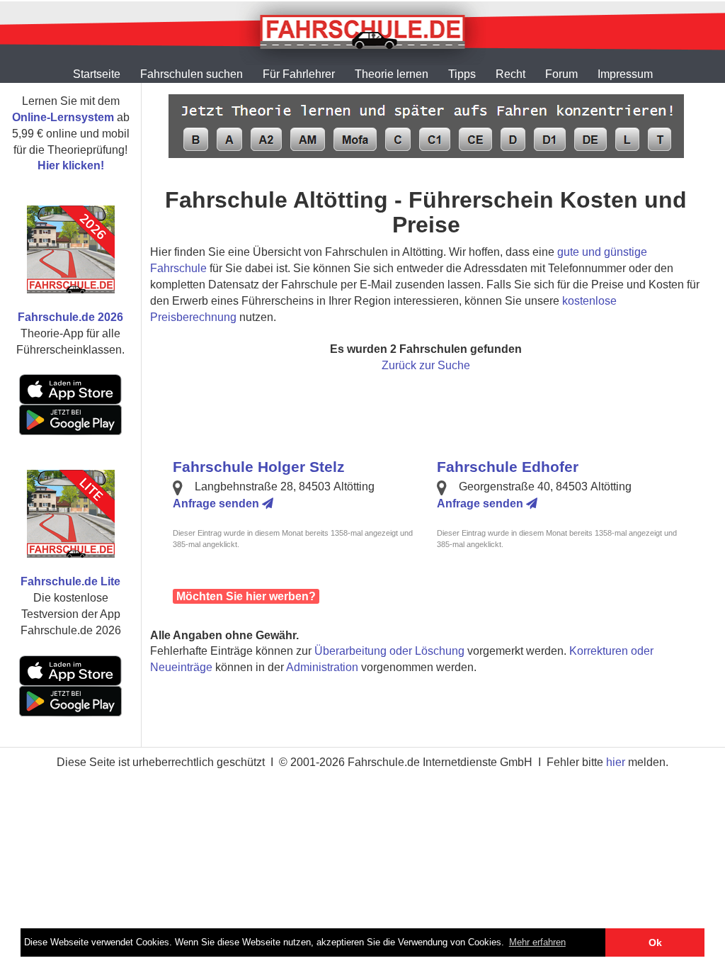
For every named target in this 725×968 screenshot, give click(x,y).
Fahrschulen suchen (191, 74)
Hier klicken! (71, 165)
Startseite (96, 74)
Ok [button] (655, 942)
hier (615, 762)
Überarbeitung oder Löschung (389, 651)
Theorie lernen (391, 74)
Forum (561, 74)
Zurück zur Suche (426, 365)
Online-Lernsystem (63, 117)
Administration (322, 667)
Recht (510, 74)
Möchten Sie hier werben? (246, 596)
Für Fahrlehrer (299, 74)
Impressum (625, 74)
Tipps (462, 74)
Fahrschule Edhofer (507, 466)
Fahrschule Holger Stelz (259, 466)
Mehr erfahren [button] (537, 942)
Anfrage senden (217, 503)
